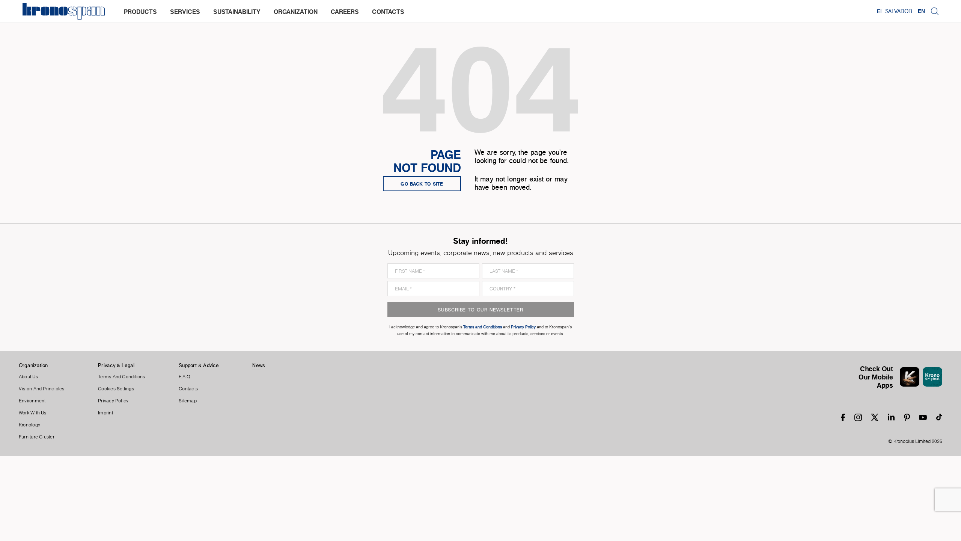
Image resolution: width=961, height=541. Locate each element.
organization (296, 11)
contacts (388, 11)
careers (345, 11)
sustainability (237, 11)
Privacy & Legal (116, 365)
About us (28, 377)
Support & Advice (199, 365)
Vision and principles (42, 389)
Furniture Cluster (36, 437)
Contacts (188, 389)
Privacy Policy (113, 401)
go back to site (422, 183)
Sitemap (188, 401)
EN (921, 11)
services (185, 11)
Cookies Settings (116, 389)
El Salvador (894, 11)
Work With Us (33, 413)
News (258, 365)
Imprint (105, 413)
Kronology (29, 425)
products (140, 11)
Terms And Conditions (121, 377)
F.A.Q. (185, 377)
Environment (32, 401)
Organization (33, 365)
